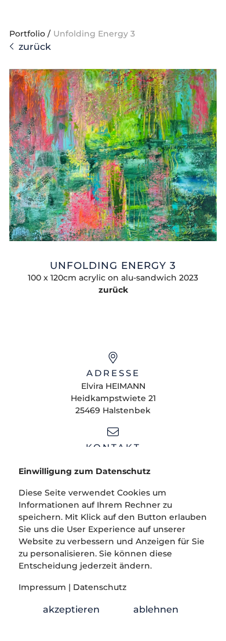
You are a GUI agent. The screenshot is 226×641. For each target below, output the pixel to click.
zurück (32, 46)
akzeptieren (71, 609)
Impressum (42, 587)
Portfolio (27, 33)
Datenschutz (99, 587)
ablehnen (155, 609)
